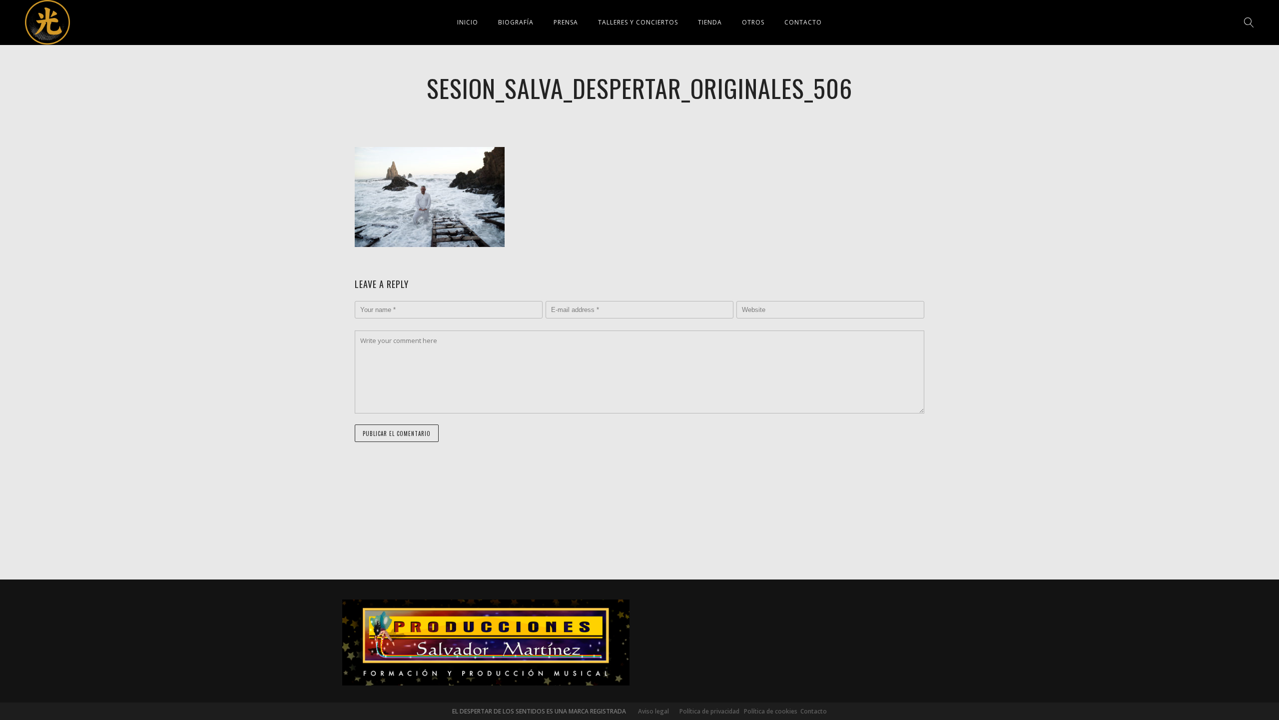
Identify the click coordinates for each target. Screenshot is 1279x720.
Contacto (803, 22)
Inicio (467, 22)
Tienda (710, 22)
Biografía (516, 22)
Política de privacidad (707, 711)
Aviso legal (653, 711)
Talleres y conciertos (638, 22)
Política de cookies (770, 711)
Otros (753, 22)
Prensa (566, 22)
